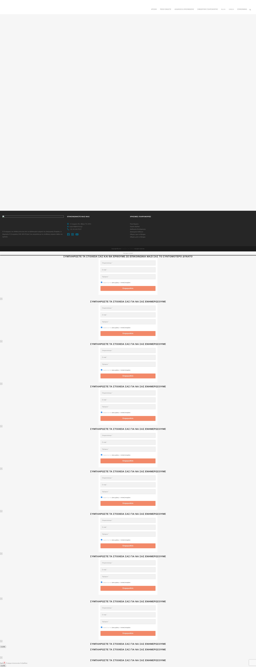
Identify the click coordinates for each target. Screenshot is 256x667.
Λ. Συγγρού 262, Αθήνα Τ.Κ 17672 (80, 224)
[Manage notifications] (4, 662)
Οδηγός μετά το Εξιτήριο (137, 237)
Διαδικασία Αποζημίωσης (138, 229)
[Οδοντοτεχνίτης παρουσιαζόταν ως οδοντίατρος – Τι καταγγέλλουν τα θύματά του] (124, 77)
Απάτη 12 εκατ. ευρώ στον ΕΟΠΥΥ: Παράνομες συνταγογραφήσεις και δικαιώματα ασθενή (89, 37)
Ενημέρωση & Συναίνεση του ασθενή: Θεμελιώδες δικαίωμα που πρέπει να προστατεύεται (123, 39)
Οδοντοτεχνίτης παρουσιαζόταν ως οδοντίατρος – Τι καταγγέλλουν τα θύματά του (124, 94)
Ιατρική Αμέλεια (135, 226)
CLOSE (3, 647)
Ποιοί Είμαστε (134, 224)
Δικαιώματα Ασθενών (136, 232)
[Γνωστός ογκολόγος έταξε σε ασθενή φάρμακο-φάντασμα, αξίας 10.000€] (158, 129)
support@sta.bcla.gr (75, 226)
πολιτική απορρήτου (125, 282)
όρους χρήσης (115, 282)
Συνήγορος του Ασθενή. (127, 248)
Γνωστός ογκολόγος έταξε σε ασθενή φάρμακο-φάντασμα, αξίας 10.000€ (156, 145)
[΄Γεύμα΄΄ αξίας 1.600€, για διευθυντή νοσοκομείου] (90, 177)
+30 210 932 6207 (75, 229)
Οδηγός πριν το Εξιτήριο (137, 234)
